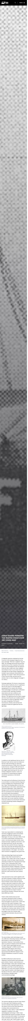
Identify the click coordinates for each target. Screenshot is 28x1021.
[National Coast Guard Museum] (4, 3)
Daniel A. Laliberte (7, 643)
